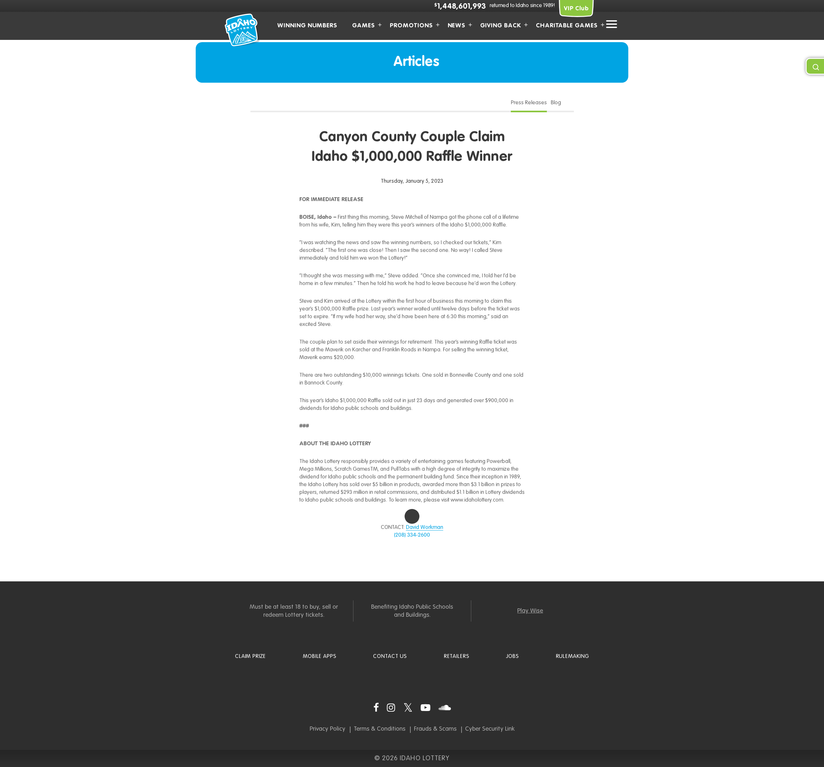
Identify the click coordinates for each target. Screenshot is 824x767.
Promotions (411, 26)
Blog (556, 103)
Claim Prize (250, 656)
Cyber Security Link (490, 729)
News (457, 26)
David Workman (424, 527)
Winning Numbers (307, 26)
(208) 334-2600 (412, 535)
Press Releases (529, 103)
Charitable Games (567, 26)
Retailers (456, 656)
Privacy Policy (327, 729)
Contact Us (390, 656)
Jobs (512, 656)
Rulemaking (572, 656)
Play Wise (530, 611)
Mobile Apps (319, 656)
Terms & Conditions (380, 729)
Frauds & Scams (435, 729)
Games (363, 26)
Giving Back (500, 26)
